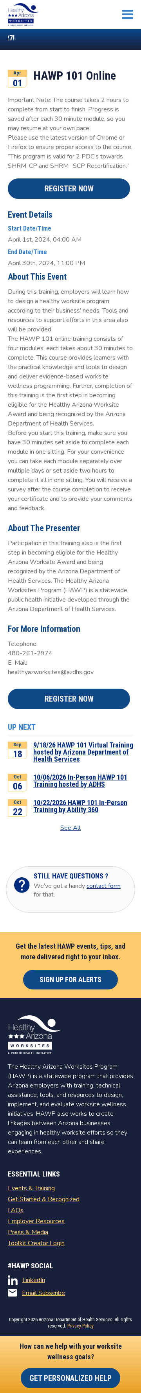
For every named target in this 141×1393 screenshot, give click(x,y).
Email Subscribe (43, 1293)
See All (70, 828)
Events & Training (31, 1188)
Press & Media (28, 1232)
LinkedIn (33, 1280)
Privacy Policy (80, 1326)
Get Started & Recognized (44, 1199)
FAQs (16, 1210)
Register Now (69, 188)
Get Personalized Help (70, 1378)
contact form (104, 886)
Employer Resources (36, 1221)
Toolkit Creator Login (36, 1243)
